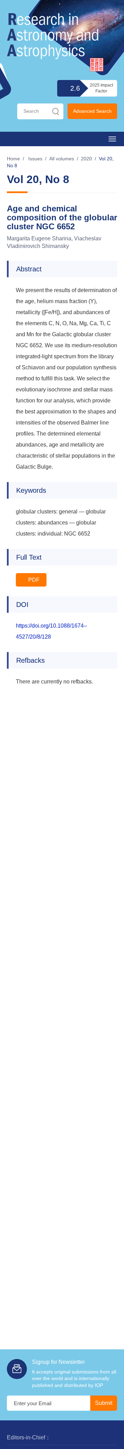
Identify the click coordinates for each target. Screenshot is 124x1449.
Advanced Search (92, 111)
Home (13, 158)
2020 (86, 158)
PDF (33, 580)
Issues (35, 158)
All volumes (61, 158)
